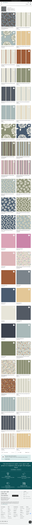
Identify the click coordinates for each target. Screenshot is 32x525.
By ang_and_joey (3, 29)
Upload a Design (22, 508)
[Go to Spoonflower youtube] (6, 521)
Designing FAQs (22, 516)
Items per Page (6, 452)
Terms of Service (28, 508)
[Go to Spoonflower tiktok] (7, 521)
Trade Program (15, 508)
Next (21, 452)
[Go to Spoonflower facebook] (2, 521)
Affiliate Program (3, 512)
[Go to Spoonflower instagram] (1, 521)
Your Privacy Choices (27, 514)
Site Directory (2, 516)
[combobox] (27, 4)
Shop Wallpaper (13, 469)
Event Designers (16, 514)
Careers (2, 511)
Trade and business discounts (16, 0)
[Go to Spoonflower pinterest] (4, 521)
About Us (2, 508)
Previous (12, 452)
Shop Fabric (19, 469)
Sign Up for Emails (15, 495)
